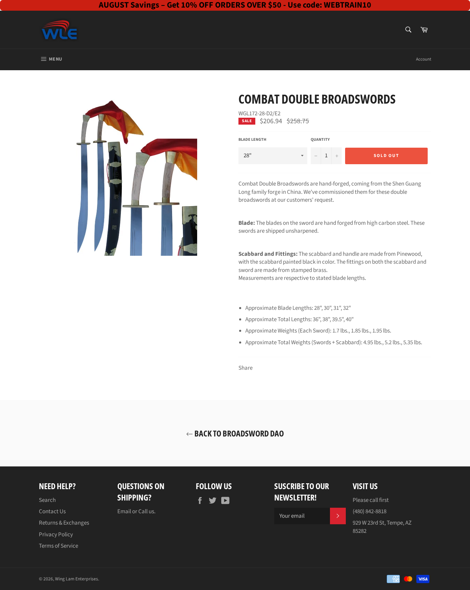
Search (47, 500)
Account (423, 59)
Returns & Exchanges (64, 523)
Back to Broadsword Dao (238, 433)
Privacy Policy (56, 534)
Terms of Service (58, 546)
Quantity (320, 140)
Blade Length (252, 140)
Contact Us (52, 511)
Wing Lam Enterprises (76, 579)
